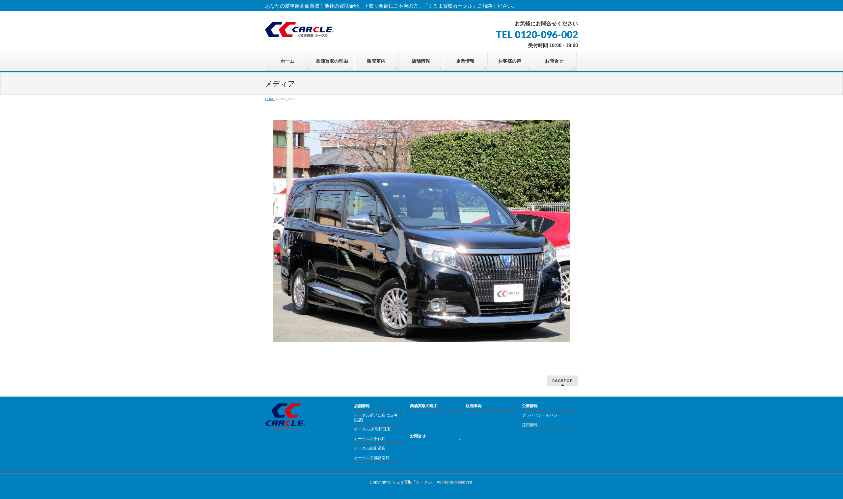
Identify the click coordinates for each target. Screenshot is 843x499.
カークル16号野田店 (372, 429)
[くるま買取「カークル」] (299, 29)
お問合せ (418, 436)
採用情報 (530, 425)
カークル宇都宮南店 (372, 458)
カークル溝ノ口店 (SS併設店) (375, 417)
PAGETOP (562, 380)
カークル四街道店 (370, 448)
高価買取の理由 (424, 405)
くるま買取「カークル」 (414, 482)
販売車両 (474, 405)
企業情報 (530, 405)
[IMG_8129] (422, 231)
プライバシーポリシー (541, 415)
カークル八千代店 (370, 438)
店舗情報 (362, 405)
